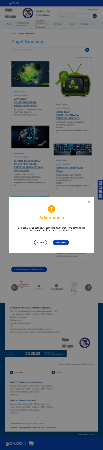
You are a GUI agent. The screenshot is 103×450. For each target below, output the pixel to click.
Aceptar (40, 242)
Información (61, 242)
